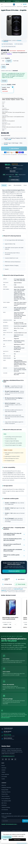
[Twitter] (9, 759)
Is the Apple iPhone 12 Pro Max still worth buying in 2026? (12, 534)
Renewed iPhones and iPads (10, 6)
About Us (4, 785)
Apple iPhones (19, 6)
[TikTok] (15, 759)
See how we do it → (6, 717)
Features (4, 185)
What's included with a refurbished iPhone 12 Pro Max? (13, 550)
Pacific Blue (15, 60)
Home (2, 6)
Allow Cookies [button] (17, 839)
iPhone (3, 765)
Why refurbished (17, 185)
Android (3, 770)
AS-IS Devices (5, 809)
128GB (3, 67)
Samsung (4, 767)
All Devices (4, 805)
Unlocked (4, 81)
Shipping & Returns (6, 792)
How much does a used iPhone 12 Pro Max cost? (12, 545)
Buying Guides (5, 789)
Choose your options (14, 571)
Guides (3, 778)
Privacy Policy (5, 794)
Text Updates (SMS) (6, 800)
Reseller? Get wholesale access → (10, 824)
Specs (9, 185)
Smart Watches (5, 774)
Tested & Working (6, 807)
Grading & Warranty (6, 787)
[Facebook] (3, 759)
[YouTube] (12, 759)
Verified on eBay (14, 179)
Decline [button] (5, 839)
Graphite (9, 60)
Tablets (3, 772)
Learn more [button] (21, 836)
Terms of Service (5, 796)
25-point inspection (18, 1)
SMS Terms (4, 803)
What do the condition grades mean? (11, 555)
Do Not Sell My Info (6, 798)
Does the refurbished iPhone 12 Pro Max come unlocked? (13, 539)
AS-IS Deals (4, 776)
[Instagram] (6, 759)
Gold (3, 60)
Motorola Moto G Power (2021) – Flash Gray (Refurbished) (10, 618)
